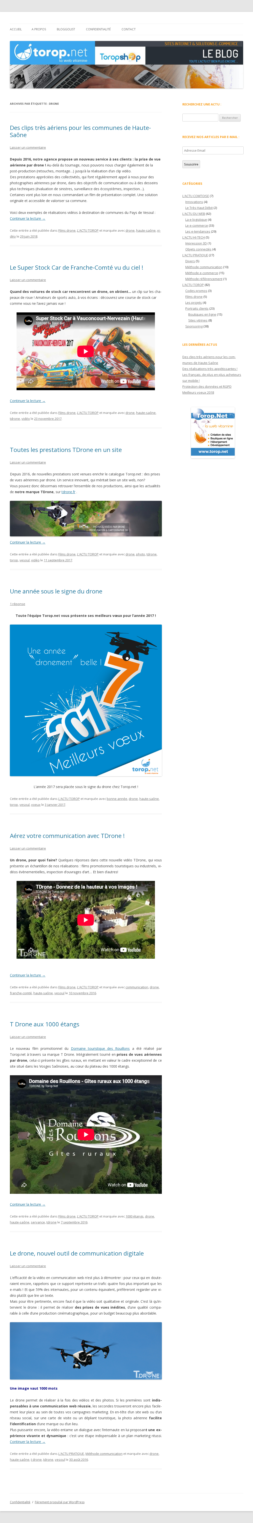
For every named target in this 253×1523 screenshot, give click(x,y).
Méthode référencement (203, 279)
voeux (36, 804)
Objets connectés (198, 249)
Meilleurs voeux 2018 (198, 392)
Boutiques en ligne (202, 314)
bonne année (117, 798)
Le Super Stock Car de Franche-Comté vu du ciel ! (76, 267)
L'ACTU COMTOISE (195, 196)
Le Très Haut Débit (199, 207)
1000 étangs (135, 1216)
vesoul (25, 560)
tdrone (15, 418)
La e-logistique (196, 219)
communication (137, 987)
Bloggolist (66, 29)
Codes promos (196, 290)
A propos (39, 29)
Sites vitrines (198, 320)
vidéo (25, 418)
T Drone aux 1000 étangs (44, 1024)
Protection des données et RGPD (207, 386)
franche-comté (21, 993)
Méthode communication (104, 1453)
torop (14, 560)
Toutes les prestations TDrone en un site (66, 450)
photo (140, 554)
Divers (190, 261)
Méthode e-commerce (201, 273)
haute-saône (146, 230)
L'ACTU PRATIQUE (71, 1453)
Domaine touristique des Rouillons (100, 1048)
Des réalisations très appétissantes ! (209, 368)
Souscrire (191, 164)
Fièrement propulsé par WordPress (59, 1502)
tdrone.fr (68, 491)
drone (130, 230)
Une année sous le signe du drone (56, 591)
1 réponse (17, 604)
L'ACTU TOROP (88, 230)
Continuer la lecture (27, 218)
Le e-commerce (196, 225)
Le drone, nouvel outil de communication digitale (77, 1253)
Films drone (67, 230)
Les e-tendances (197, 231)
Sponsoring (194, 326)
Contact (129, 29)
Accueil (16, 29)
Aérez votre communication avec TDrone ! (67, 836)
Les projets (193, 302)
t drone (36, 1459)
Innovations (194, 202)
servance (38, 1222)
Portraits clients (197, 308)
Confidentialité (98, 29)
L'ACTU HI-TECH (193, 237)
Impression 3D (196, 243)
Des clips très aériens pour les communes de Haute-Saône (80, 131)
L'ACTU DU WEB (193, 213)
